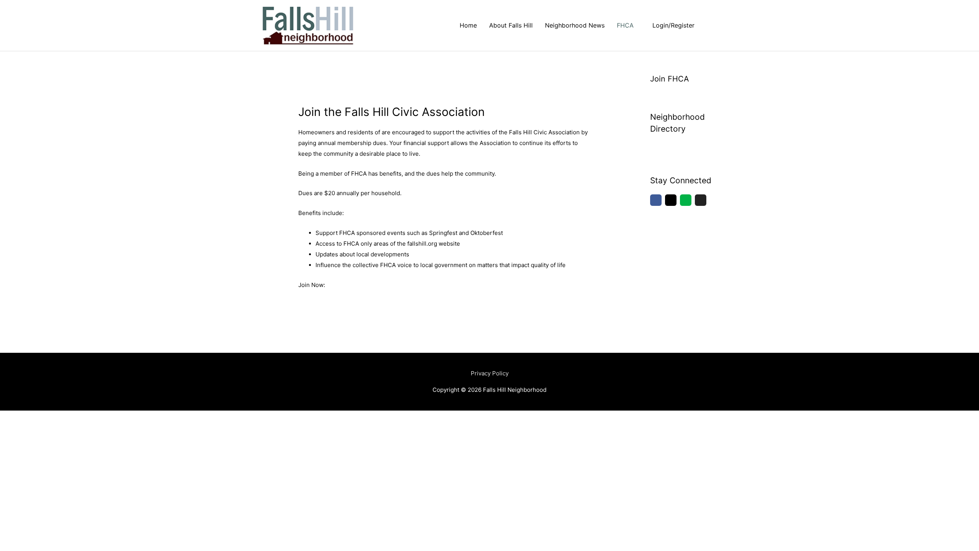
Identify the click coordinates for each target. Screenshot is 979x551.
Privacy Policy (490, 373)
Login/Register (673, 25)
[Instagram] (671, 200)
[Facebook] (656, 200)
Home (468, 25)
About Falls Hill (511, 25)
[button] (710, 25)
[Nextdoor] (685, 200)
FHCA (625, 25)
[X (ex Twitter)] (700, 200)
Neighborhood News (575, 25)
